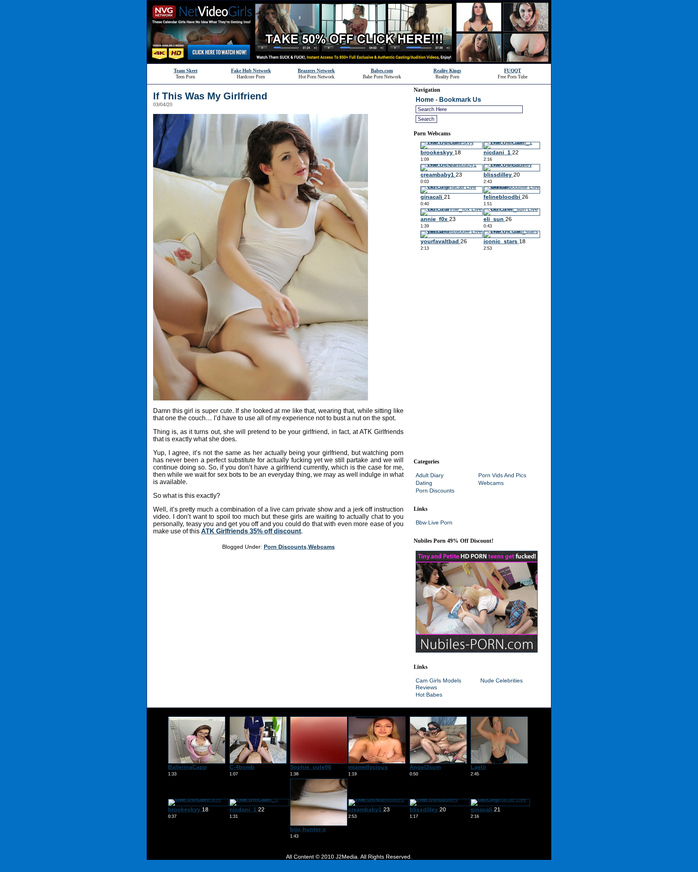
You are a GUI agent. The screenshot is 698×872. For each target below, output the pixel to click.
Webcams (321, 546)
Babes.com (382, 71)
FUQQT (512, 71)
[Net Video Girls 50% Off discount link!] (349, 61)
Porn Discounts (285, 546)
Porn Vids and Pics (502, 475)
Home (425, 99)
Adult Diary (430, 475)
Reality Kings (447, 71)
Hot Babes (429, 694)
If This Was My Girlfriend (210, 96)
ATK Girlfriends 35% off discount (251, 531)
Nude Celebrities (501, 680)
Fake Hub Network (251, 71)
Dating (424, 483)
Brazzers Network (316, 71)
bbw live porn (434, 522)
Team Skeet (186, 71)
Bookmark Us (460, 99)
